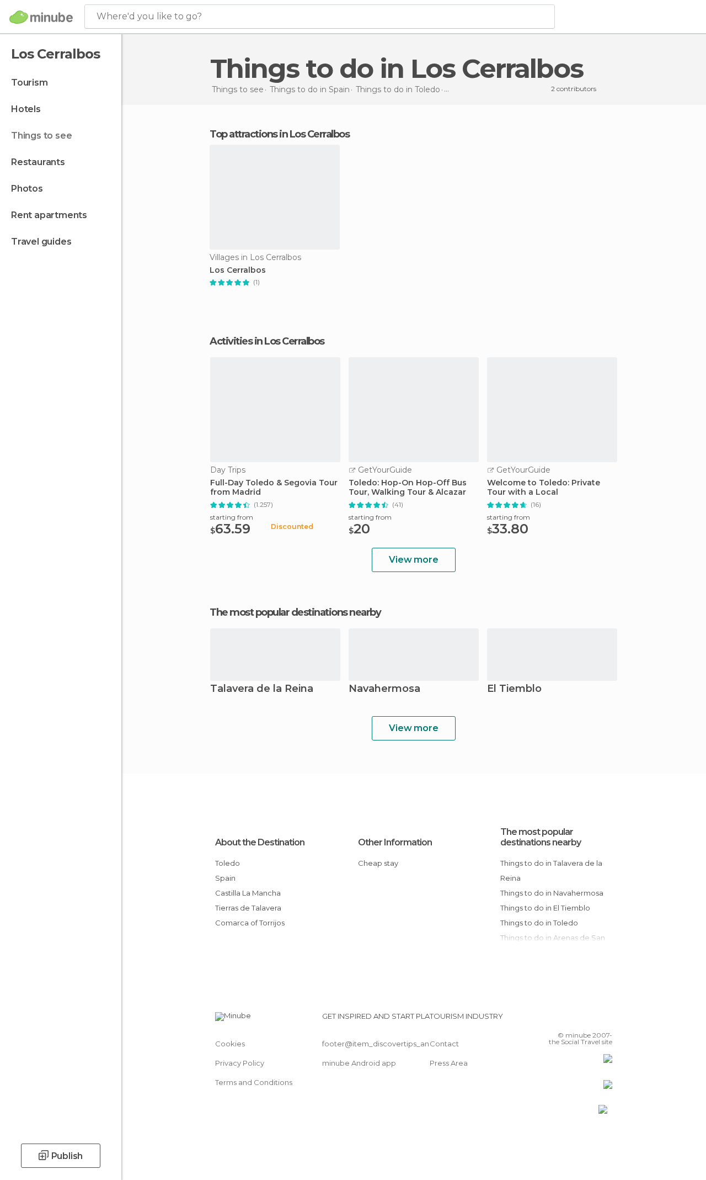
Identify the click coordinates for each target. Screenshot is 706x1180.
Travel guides (41, 241)
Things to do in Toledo (539, 922)
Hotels (26, 109)
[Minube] (41, 17)
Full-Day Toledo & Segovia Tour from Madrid (274, 487)
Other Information (395, 842)
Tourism (29, 82)
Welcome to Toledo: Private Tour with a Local (543, 487)
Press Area (449, 1063)
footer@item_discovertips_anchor (384, 1043)
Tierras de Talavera (248, 907)
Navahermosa (384, 689)
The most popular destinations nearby (295, 612)
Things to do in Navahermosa (551, 892)
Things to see (41, 135)
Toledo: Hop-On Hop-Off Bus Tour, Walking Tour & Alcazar (408, 487)
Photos (27, 188)
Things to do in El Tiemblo (545, 907)
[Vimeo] (590, 1019)
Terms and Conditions (253, 1082)
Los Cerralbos (238, 270)
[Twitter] (576, 1019)
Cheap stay (378, 863)
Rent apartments (49, 215)
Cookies (230, 1043)
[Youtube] (605, 1019)
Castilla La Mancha (248, 892)
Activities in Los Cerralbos (267, 341)
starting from (231, 517)
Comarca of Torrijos (250, 922)
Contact (444, 1043)
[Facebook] (562, 1019)
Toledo (227, 863)
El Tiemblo (514, 689)
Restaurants (38, 162)
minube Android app (359, 1063)
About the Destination (259, 842)
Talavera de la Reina (261, 689)
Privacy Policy (239, 1063)
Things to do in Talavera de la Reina (551, 870)
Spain (225, 878)
